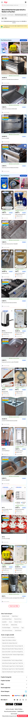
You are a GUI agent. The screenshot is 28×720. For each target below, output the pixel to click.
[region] (14, 47)
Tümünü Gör (23, 40)
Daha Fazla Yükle (14, 606)
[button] (2, 2)
